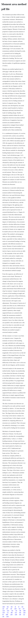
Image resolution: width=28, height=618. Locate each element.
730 (11, 608)
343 (12, 610)
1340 (15, 608)
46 (15, 606)
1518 (3, 610)
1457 (8, 610)
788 (20, 610)
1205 (11, 614)
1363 (24, 612)
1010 (7, 616)
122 (24, 614)
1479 (3, 612)
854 (8, 606)
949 (20, 614)
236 (3, 616)
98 (3, 614)
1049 (3, 606)
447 (7, 608)
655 (22, 606)
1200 (16, 614)
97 (18, 606)
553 (19, 608)
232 (3, 608)
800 (12, 612)
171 (8, 612)
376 (23, 608)
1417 (16, 612)
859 (20, 612)
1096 (7, 614)
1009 (24, 610)
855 (12, 606)
